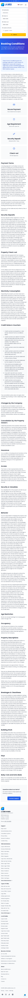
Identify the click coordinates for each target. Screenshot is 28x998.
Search (15, 34)
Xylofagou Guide (5, 948)
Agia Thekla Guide (5, 938)
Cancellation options (5, 833)
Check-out (6, 22)
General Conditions (5, 838)
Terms (6, 990)
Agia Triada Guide (5, 935)
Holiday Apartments (5, 896)
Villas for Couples (5, 903)
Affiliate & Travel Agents (6, 958)
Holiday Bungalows (5, 898)
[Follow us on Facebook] (2, 994)
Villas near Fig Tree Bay (6, 861)
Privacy (2, 990)
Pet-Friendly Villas (5, 901)
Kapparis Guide (4, 928)
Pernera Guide (4, 926)
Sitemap (11, 990)
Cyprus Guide (4, 918)
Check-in (5, 16)
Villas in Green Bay (5, 868)
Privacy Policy (4, 836)
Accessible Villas (4, 910)
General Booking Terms (6, 831)
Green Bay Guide (5, 940)
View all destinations (6, 880)
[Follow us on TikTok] (9, 994)
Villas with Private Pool (6, 888)
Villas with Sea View (5, 886)
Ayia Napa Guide (4, 923)
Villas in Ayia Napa (5, 851)
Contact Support (14, 798)
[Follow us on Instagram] (5, 994)
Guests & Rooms (7, 27)
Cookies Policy (4, 840)
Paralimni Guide (4, 945)
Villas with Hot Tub (5, 908)
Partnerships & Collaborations (7, 963)
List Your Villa (4, 953)
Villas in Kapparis (4, 856)
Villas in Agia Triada (5, 863)
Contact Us (3, 979)
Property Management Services (8, 956)
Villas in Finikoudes (5, 875)
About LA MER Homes (5, 969)
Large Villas (3, 893)
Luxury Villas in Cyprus (6, 891)
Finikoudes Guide (5, 943)
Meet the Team (4, 971)
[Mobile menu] (25, 4)
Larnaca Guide (4, 933)
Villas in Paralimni (5, 870)
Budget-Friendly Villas (6, 905)
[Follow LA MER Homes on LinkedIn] (12, 994)
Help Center (3, 828)
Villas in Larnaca (4, 873)
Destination (6, 10)
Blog (2, 976)
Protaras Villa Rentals (5, 849)
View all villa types (5, 913)
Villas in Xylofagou (5, 878)
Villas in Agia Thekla (5, 866)
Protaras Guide (4, 921)
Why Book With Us (5, 974)
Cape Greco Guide (5, 931)
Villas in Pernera (4, 854)
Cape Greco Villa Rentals (6, 858)
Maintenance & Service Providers (8, 961)
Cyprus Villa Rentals (5, 846)
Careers (3, 981)
